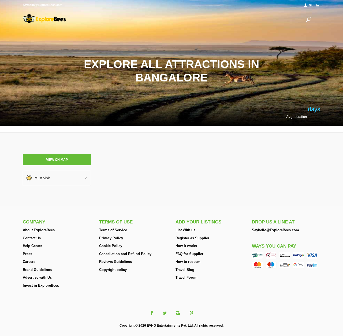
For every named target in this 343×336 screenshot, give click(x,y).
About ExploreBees (39, 230)
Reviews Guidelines (115, 262)
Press (27, 254)
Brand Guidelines (37, 270)
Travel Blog (185, 270)
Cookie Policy (110, 246)
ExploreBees (44, 18)
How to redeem (188, 262)
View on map (57, 160)
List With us (185, 230)
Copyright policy (113, 270)
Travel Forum (186, 277)
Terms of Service (113, 230)
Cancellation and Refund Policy (125, 254)
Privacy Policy (111, 238)
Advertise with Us (37, 277)
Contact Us (32, 238)
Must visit (41, 178)
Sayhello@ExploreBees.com (275, 230)
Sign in (314, 5)
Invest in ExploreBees (41, 285)
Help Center (32, 246)
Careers (29, 262)
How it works (186, 246)
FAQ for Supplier (189, 254)
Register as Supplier (192, 238)
